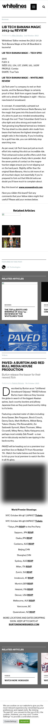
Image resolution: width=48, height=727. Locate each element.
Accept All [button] (24, 721)
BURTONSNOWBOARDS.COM (24, 624)
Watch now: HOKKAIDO (20, 668)
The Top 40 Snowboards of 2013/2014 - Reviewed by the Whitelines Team (20, 242)
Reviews (5, 19)
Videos (4, 355)
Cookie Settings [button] (10, 721)
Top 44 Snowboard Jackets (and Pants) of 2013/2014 (20, 230)
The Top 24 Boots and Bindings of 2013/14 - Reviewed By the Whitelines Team (20, 218)
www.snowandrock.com (31, 187)
